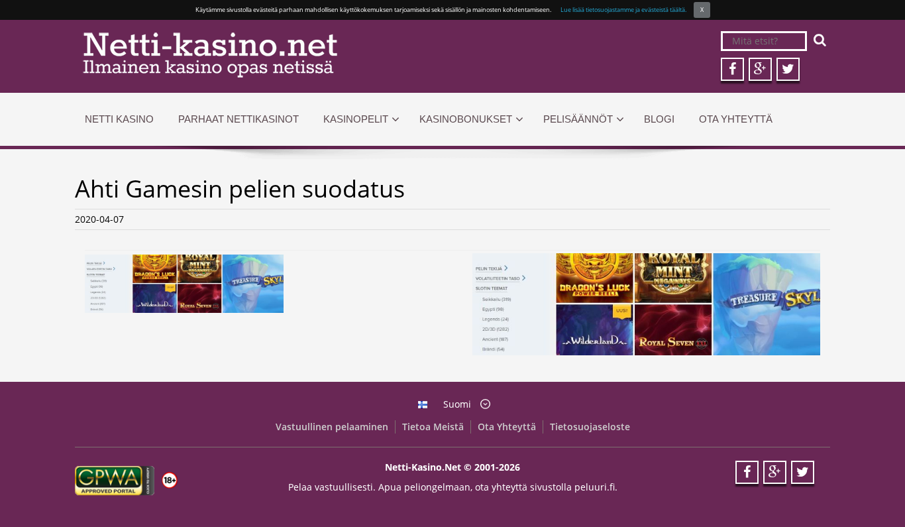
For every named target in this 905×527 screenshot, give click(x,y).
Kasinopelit (355, 119)
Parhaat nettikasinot (238, 119)
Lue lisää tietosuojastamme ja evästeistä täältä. (623, 9)
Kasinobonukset (465, 119)
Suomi (457, 404)
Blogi (659, 119)
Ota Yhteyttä (735, 119)
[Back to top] (868, 490)
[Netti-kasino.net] (259, 55)
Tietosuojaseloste (590, 426)
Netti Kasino (119, 119)
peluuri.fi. (595, 487)
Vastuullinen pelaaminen (332, 426)
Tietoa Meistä (433, 426)
